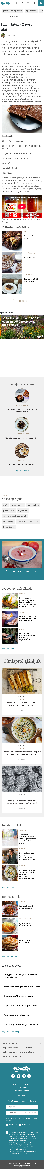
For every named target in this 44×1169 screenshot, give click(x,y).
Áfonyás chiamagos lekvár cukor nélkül (22, 438)
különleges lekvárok (22, 434)
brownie (27, 232)
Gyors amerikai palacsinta (25, 941)
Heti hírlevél (26, 1125)
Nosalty (22, 808)
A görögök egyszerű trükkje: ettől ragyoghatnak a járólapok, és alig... (27, 839)
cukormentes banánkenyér (15, 516)
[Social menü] (22, 3)
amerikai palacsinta (26, 936)
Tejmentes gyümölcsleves (16, 1015)
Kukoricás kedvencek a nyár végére (18, 1052)
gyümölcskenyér (22, 406)
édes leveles (22, 460)
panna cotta (8, 510)
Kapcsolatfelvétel (22, 1090)
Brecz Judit (11, 35)
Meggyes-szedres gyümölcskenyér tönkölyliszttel (22, 410)
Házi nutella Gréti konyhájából (31, 280)
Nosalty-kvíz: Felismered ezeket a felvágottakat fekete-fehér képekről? (22, 802)
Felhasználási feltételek (22, 1085)
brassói (22, 902)
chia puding (8, 521)
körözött (21, 521)
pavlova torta (18, 505)
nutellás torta (29, 253)
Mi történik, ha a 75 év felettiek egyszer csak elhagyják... (27, 618)
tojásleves (33, 521)
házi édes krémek (30, 275)
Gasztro (5, 16)
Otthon (22, 629)
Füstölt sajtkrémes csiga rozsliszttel (21, 1024)
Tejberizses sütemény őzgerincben (20, 1005)
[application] (22, 327)
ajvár (5, 505)
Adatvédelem (22, 1088)
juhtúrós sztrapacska (12, 11)
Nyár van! (22, 594)
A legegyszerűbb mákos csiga (22, 464)
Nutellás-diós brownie (29, 237)
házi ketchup (33, 505)
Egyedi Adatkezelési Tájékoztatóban (21, 1151)
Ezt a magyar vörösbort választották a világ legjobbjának (27, 636)
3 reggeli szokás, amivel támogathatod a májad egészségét (27, 856)
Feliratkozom (30, 1112)
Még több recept (22, 470)
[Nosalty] (5, 3)
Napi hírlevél (13, 1125)
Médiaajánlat (22, 1096)
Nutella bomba (30, 258)
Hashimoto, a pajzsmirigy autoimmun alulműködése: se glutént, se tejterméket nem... (27, 602)
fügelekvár (22, 510)
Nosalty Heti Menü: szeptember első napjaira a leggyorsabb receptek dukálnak (22, 753)
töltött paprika (25, 919)
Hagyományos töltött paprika (25, 924)
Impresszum (22, 1093)
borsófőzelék (9, 527)
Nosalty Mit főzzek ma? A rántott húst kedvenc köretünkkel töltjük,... (22, 704)
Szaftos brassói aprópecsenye (26, 907)
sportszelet (31, 11)
